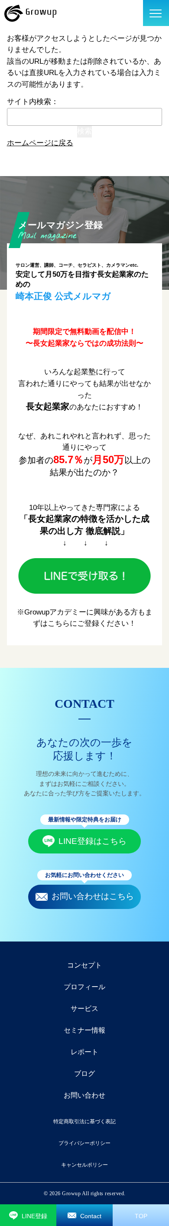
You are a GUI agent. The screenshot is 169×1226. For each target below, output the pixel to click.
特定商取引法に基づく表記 (84, 1121)
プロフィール (84, 987)
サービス (84, 1008)
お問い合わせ (84, 1095)
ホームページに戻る (40, 143)
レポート (84, 1052)
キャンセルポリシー (84, 1165)
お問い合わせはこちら (93, 896)
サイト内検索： (32, 102)
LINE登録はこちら (92, 841)
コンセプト (84, 965)
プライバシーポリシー (84, 1143)
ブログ (84, 1073)
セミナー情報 (84, 1030)
